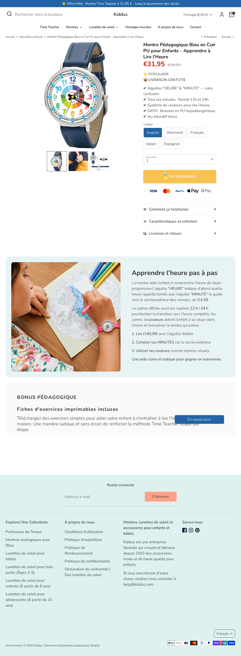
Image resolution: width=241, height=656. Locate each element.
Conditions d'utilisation (84, 531)
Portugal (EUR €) (196, 14)
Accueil (10, 37)
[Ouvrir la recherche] (9, 14)
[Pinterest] (197, 530)
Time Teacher (49, 27)
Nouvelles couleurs (31, 37)
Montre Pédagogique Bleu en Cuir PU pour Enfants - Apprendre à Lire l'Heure (95, 37)
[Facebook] (184, 530)
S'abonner (160, 496)
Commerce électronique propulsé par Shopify (72, 645)
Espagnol (172, 143)
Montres (72, 27)
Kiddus (121, 14)
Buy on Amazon (182, 176)
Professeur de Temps (24, 531)
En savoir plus (199, 419)
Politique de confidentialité (87, 561)
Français (197, 132)
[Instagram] (191, 530)
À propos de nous (170, 27)
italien (151, 143)
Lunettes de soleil (102, 27)
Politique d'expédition (83, 539)
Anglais (152, 132)
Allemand (175, 132)
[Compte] (222, 14)
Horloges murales (138, 27)
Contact (195, 27)
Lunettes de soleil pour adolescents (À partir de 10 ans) (29, 599)
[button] (57, 161)
